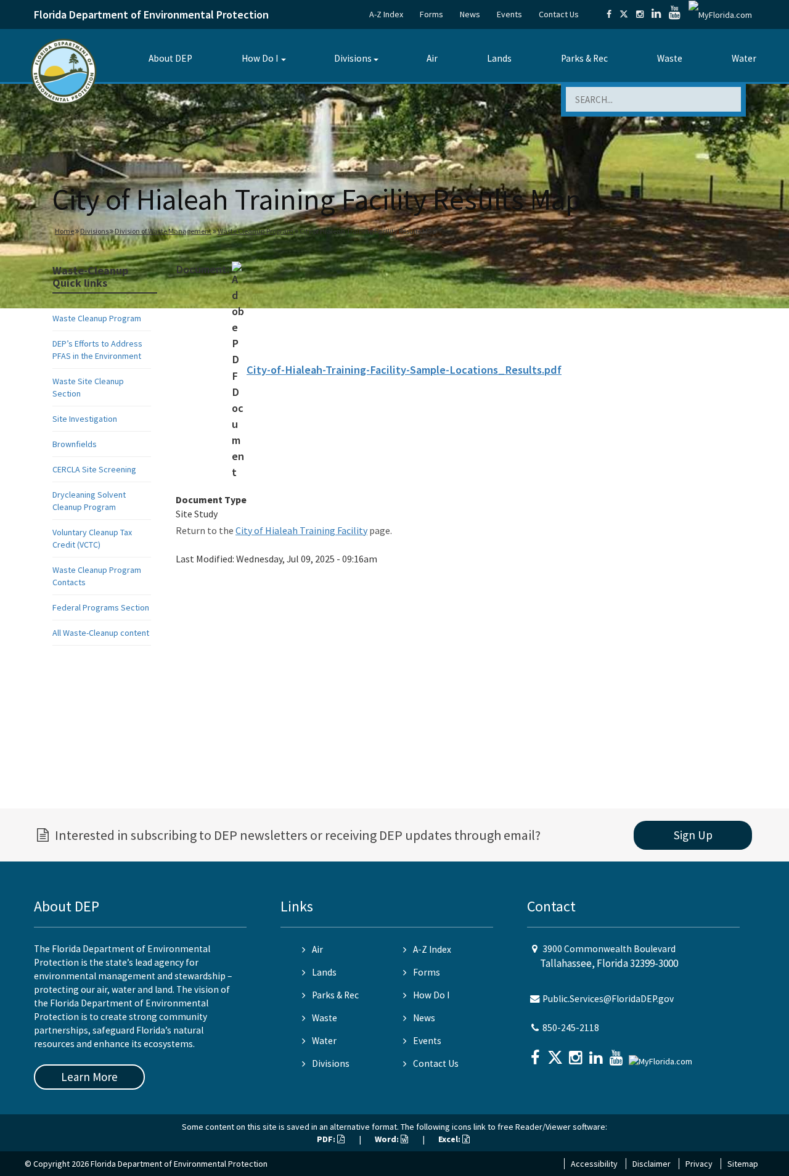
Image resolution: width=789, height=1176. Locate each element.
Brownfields (74, 444)
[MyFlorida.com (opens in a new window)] (720, 14)
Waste (669, 58)
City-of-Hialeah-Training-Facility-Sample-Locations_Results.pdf (404, 370)
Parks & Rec (584, 58)
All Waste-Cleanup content (100, 632)
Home (64, 231)
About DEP (170, 58)
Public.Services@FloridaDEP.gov (608, 999)
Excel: (450, 1139)
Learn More (89, 1076)
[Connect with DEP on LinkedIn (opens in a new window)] (656, 14)
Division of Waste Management (163, 231)
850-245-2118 (570, 1028)
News (470, 14)
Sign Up (693, 835)
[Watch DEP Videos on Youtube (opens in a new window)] (675, 14)
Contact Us (559, 14)
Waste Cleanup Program (255, 231)
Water (744, 58)
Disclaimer (651, 1163)
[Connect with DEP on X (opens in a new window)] (623, 14)
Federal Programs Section (100, 607)
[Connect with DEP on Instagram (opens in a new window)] (640, 14)
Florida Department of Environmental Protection (151, 14)
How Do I (260, 58)
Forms (431, 14)
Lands (499, 58)
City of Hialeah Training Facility (301, 530)
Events (509, 14)
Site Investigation (84, 418)
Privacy (699, 1163)
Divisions (353, 58)
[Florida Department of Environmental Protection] (63, 71)
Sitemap (742, 1163)
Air (432, 58)
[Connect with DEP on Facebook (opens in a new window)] (609, 14)
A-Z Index (386, 14)
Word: (388, 1139)
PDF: (327, 1139)
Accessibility (594, 1163)
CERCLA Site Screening (94, 469)
